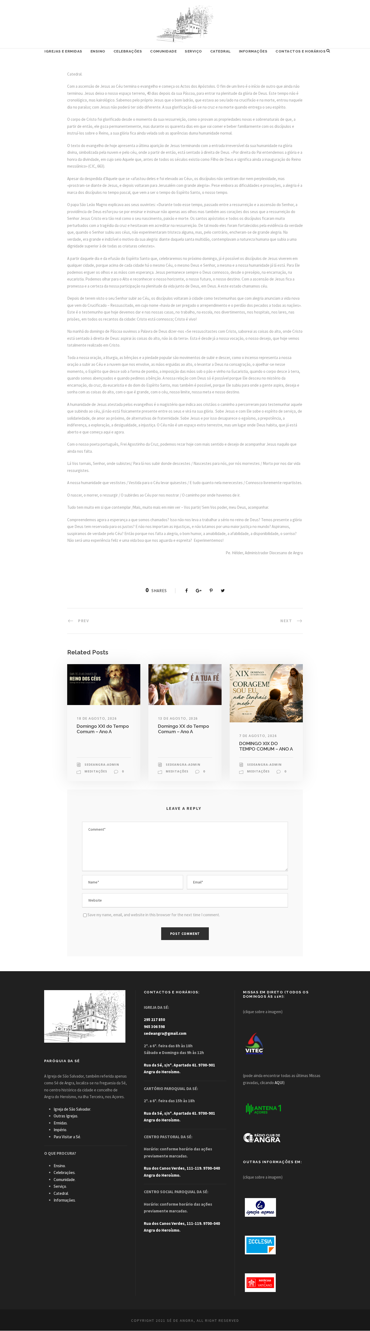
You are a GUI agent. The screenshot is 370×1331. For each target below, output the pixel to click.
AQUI (279, 1082)
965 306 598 (154, 1026)
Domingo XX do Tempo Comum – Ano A (183, 728)
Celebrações (127, 51)
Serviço (193, 51)
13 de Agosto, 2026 (178, 718)
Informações (253, 51)
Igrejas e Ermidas (63, 51)
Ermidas (60, 1123)
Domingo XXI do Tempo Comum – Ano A (103, 728)
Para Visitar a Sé (67, 1136)
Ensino (97, 51)
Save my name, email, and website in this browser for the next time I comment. (153, 914)
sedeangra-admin (102, 764)
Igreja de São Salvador (72, 1109)
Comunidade (163, 51)
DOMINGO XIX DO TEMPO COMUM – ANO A (266, 746)
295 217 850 (154, 1019)
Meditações (96, 771)
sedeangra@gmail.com (165, 1033)
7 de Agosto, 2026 (258, 735)
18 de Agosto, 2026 (97, 718)
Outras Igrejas (65, 1115)
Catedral (220, 51)
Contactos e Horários (300, 51)
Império (60, 1129)
